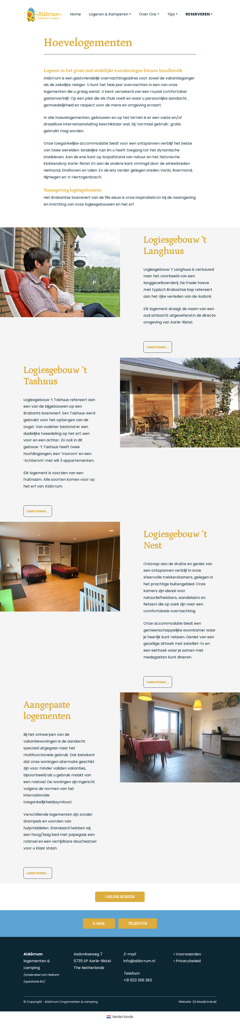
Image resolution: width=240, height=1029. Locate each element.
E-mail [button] (99, 923)
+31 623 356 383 (138, 980)
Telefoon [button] (137, 923)
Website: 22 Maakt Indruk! (198, 1002)
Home (75, 14)
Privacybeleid (188, 961)
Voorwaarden (188, 954)
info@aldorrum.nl (139, 961)
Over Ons (147, 14)
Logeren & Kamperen (108, 14)
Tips (171, 14)
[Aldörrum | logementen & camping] (42, 14)
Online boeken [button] (120, 897)
